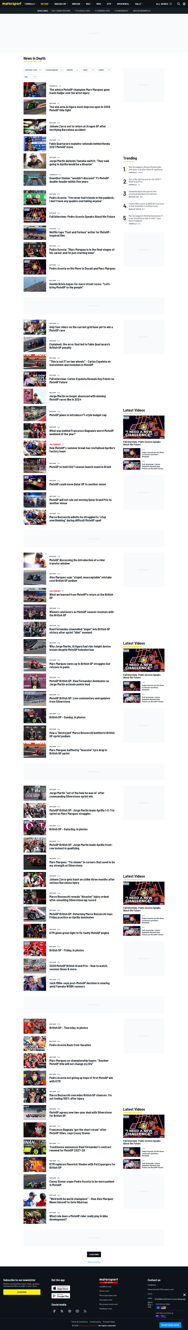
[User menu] (184, 4)
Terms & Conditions (79, 1321)
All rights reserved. (107, 1325)
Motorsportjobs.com (108, 1295)
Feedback (152, 1285)
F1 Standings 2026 (102, 11)
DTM (109, 3)
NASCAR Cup (60, 3)
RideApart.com (106, 1308)
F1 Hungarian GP (121, 11)
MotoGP (44, 3)
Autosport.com (106, 1300)
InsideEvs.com (105, 1286)
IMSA (98, 3)
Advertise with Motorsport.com (161, 1289)
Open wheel (123, 3)
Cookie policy (95, 1321)
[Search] (178, 4)
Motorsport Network (88, 1325)
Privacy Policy (109, 1321)
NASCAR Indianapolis (142, 11)
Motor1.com (104, 1291)
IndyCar (76, 3)
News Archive (94, 1262)
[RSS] (85, 1311)
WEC (88, 3)
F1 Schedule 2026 (82, 11)
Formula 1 (30, 3)
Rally (138, 3)
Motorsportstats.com (109, 1304)
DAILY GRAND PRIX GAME (61, 11)
